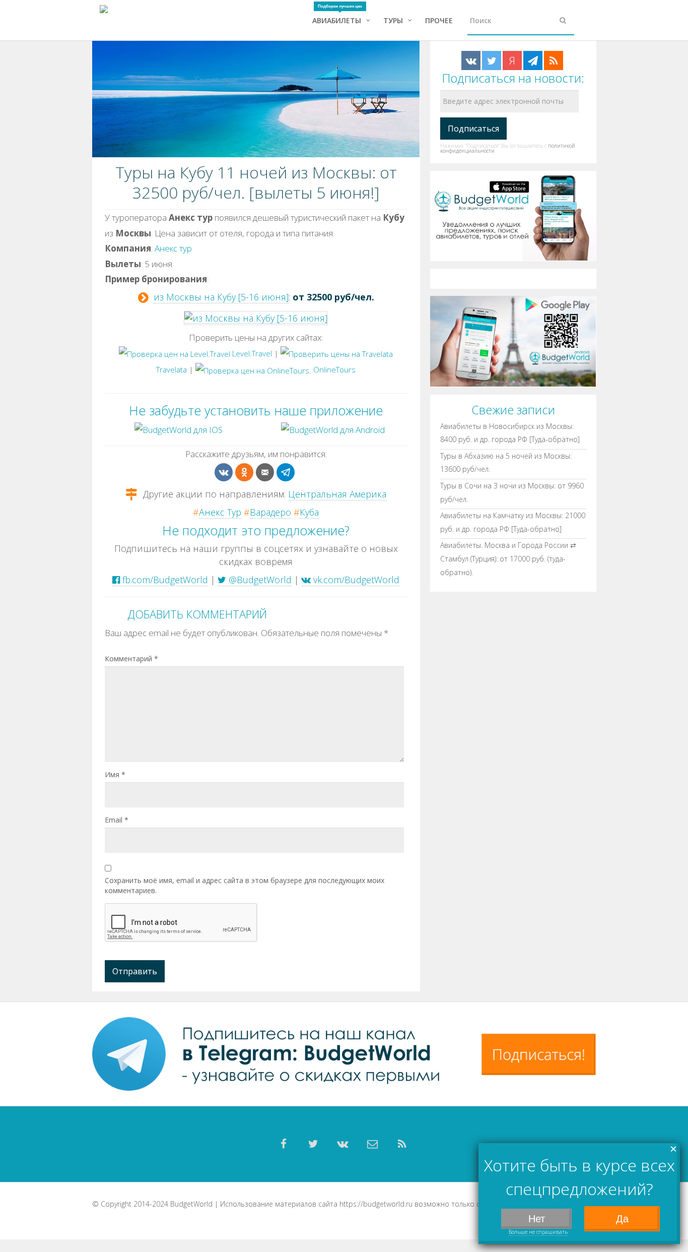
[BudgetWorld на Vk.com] (470, 60)
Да (622, 1218)
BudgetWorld (191, 1204)
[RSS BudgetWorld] (553, 60)
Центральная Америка (337, 494)
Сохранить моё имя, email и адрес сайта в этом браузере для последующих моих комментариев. (244, 885)
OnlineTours (333, 369)
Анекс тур (173, 248)
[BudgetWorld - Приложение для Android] (513, 340)
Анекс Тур (220, 512)
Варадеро (270, 512)
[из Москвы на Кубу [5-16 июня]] (256, 317)
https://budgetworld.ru (375, 1204)
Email (116, 820)
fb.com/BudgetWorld (164, 580)
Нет (536, 1218)
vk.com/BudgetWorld (355, 580)
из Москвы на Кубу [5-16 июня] (221, 297)
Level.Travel (251, 353)
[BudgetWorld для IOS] (178, 429)
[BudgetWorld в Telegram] (532, 60)
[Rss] (402, 1144)
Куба (309, 512)
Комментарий (131, 658)
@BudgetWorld (259, 580)
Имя (115, 774)
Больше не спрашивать (538, 1231)
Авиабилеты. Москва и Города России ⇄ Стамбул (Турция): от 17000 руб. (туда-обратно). (508, 558)
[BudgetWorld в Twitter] (491, 60)
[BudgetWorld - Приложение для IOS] (513, 215)
